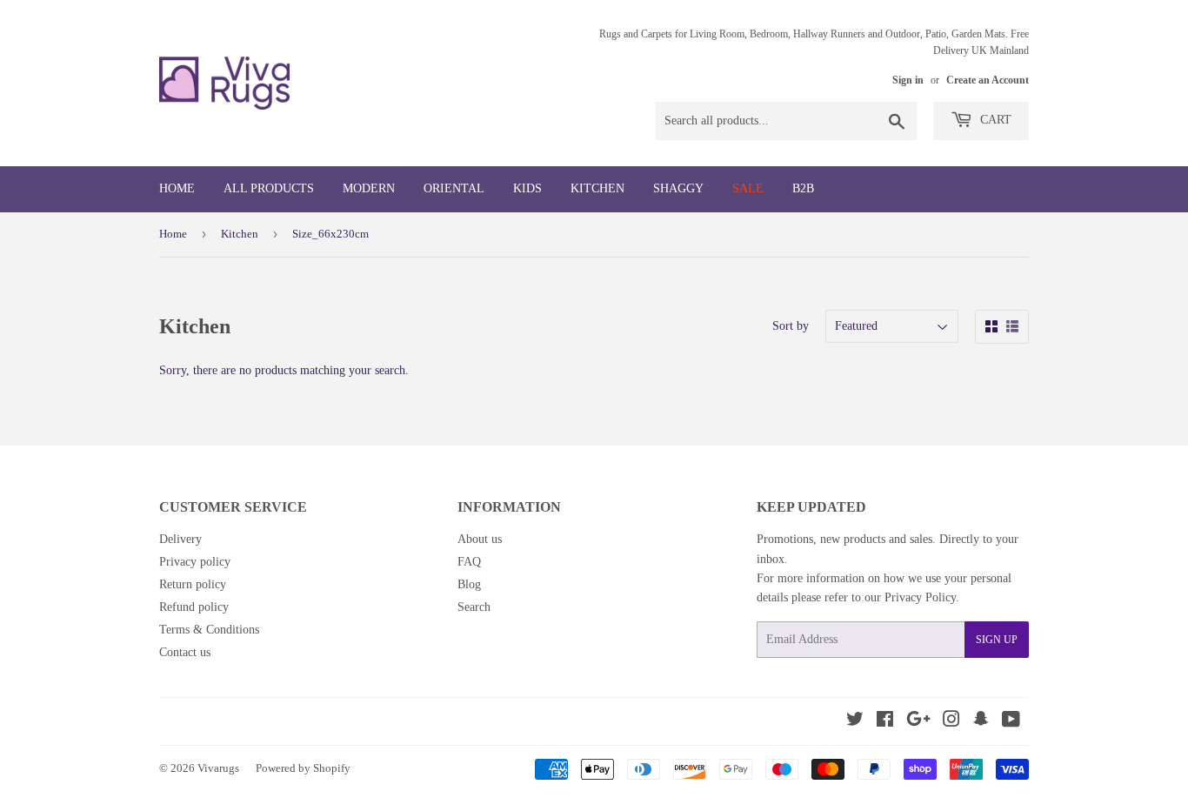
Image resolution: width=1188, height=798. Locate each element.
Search (474, 607)
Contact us (184, 652)
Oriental (454, 188)
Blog (469, 584)
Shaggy (678, 188)
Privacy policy (194, 561)
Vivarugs (218, 768)
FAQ (469, 561)
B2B (803, 188)
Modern (369, 188)
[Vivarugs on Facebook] (885, 721)
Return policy (192, 584)
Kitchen (597, 188)
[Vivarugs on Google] (918, 721)
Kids (527, 188)
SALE (748, 188)
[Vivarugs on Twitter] (855, 721)
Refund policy (194, 607)
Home (177, 188)
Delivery (180, 539)
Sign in (908, 80)
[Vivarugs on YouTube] (1011, 721)
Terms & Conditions (209, 629)
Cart (994, 119)
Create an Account (987, 80)
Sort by (790, 325)
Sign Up (997, 640)
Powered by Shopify (303, 768)
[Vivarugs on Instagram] (951, 721)
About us (479, 539)
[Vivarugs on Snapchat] (981, 721)
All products (269, 188)
